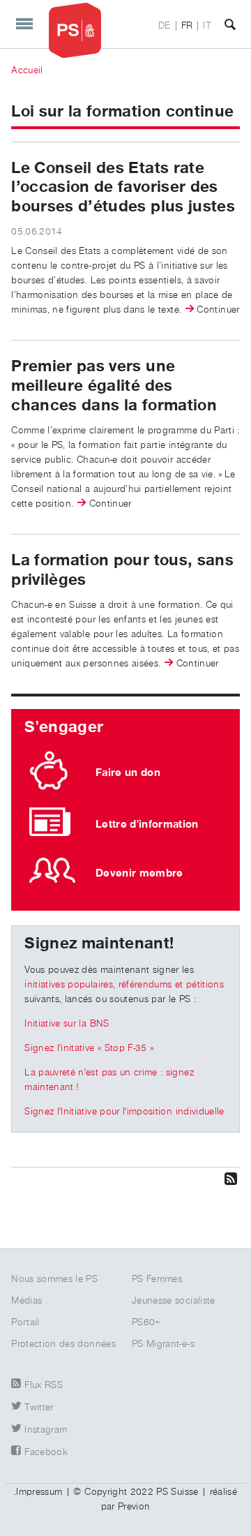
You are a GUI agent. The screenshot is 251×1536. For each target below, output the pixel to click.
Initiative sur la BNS (66, 1024)
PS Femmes (157, 1279)
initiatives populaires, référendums (98, 985)
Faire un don (128, 772)
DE (164, 26)
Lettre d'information (147, 824)
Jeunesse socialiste (173, 1301)
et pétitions (198, 985)
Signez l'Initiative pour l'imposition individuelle (124, 1112)
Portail (25, 1322)
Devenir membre (139, 873)
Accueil (27, 70)
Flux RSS (43, 1385)
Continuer (218, 310)
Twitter (38, 1407)
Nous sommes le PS (54, 1279)
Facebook (46, 1452)
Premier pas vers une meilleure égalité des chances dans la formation (114, 385)
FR (187, 26)
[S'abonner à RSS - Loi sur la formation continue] (125, 1178)
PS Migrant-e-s (163, 1344)
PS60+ (146, 1322)
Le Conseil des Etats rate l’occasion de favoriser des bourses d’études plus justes (123, 187)
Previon (134, 1507)
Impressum (39, 1492)
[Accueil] (75, 30)
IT (207, 26)
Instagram (45, 1430)
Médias (26, 1301)
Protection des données (63, 1344)
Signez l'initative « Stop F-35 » (88, 1048)
